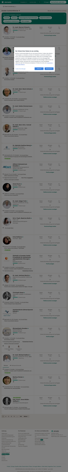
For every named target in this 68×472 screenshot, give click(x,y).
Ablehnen (39, 68)
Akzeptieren (49, 68)
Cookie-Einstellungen (20, 68)
